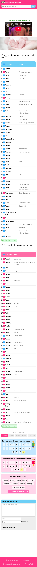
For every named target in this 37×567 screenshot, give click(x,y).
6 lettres (24, 480)
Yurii (6, 348)
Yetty (7, 329)
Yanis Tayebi (9, 221)
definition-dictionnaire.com (11, 564)
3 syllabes (15, 483)
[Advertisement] (18, 14)
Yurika (7, 415)
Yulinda (8, 365)
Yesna (7, 319)
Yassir (7, 104)
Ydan (7, 203)
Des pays (24, 435)
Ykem (7, 82)
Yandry (7, 88)
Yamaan (8, 171)
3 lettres (5, 480)
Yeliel (7, 136)
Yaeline (7, 290)
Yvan (7, 187)
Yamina (7, 293)
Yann (7, 101)
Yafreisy (8, 323)
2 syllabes (7, 483)
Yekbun (8, 316)
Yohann (8, 111)
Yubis (7, 313)
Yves (7, 78)
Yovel (7, 227)
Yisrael (7, 184)
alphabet (4, 435)
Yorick (7, 149)
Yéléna (7, 297)
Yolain (7, 145)
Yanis (7, 75)
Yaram (7, 306)
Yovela (7, 332)
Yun (6, 397)
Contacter (26, 560)
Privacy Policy (29, 564)
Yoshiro (8, 152)
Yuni (6, 419)
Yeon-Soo (8, 129)
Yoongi (7, 98)
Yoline (7, 384)
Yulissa (7, 361)
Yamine (7, 132)
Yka (6, 267)
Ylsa (6, 368)
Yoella (7, 277)
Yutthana (8, 168)
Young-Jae (9, 193)
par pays (22, 483)
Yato (6, 91)
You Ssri (8, 142)
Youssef (8, 94)
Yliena (7, 310)
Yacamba (8, 178)
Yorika (7, 155)
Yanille (7, 274)
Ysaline (7, 326)
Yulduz (7, 355)
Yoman (7, 119)
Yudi (6, 394)
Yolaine (7, 409)
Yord (7, 165)
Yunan (7, 218)
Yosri (7, 199)
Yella (7, 284)
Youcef (7, 107)
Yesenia (8, 374)
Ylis (6, 381)
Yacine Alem (9, 139)
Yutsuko (8, 342)
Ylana (7, 412)
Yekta (7, 209)
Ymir (7, 271)
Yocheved (8, 391)
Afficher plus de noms (9, 240)
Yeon (7, 352)
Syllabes (18, 435)
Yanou (7, 422)
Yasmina (8, 303)
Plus (34, 435)
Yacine (7, 69)
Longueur (11, 435)
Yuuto (7, 224)
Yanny (7, 345)
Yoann (7, 158)
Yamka (7, 371)
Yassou (8, 300)
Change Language (12, 560)
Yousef (7, 123)
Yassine (8, 85)
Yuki (6, 400)
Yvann (7, 181)
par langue (29, 483)
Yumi (7, 280)
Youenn (8, 196)
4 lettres (11, 480)
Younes (8, 116)
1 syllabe (31, 480)
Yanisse (8, 236)
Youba (7, 126)
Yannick (8, 231)
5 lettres (18, 480)
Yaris (7, 72)
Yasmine (8, 259)
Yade (7, 378)
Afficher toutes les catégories (18, 491)
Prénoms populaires (18, 487)
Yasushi (8, 206)
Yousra (7, 262)
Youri (7, 161)
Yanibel (7, 387)
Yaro (7, 174)
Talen (29, 435)
